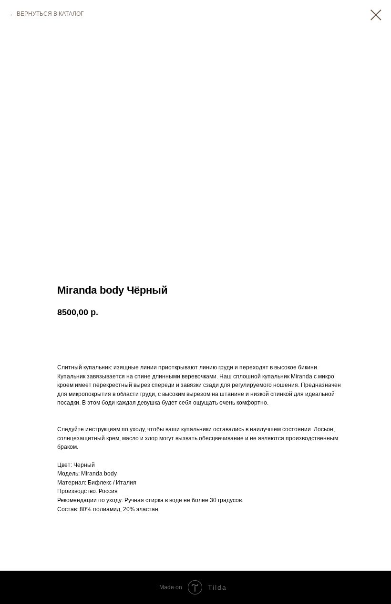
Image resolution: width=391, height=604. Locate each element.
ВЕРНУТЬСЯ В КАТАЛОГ (50, 13)
